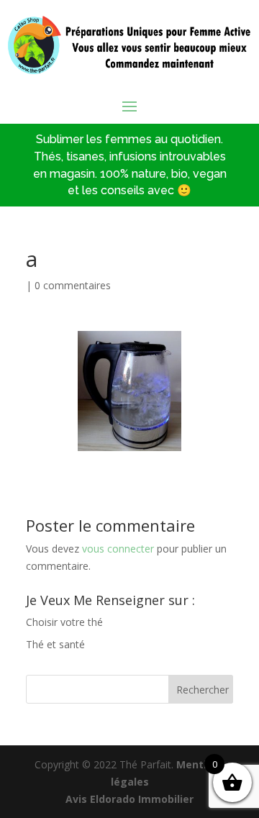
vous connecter (118, 548)
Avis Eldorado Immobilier (129, 799)
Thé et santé (55, 644)
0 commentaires (73, 285)
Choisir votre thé (64, 622)
